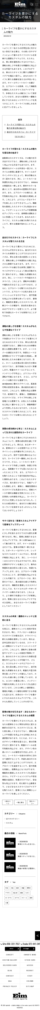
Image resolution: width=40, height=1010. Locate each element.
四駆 (21, 893)
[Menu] (36, 4)
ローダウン (8, 898)
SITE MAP (30, 986)
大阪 (12, 888)
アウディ (8, 893)
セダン (27, 893)
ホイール (24, 898)
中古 (6, 888)
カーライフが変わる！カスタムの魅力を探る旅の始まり (21, 126)
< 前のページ (7, 802)
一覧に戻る (20, 802)
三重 (6, 903)
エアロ (17, 898)
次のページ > (32, 802)
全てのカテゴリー (13, 819)
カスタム (9, 823)
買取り (29, 888)
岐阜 (17, 888)
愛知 (31, 898)
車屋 (23, 888)
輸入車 (15, 893)
